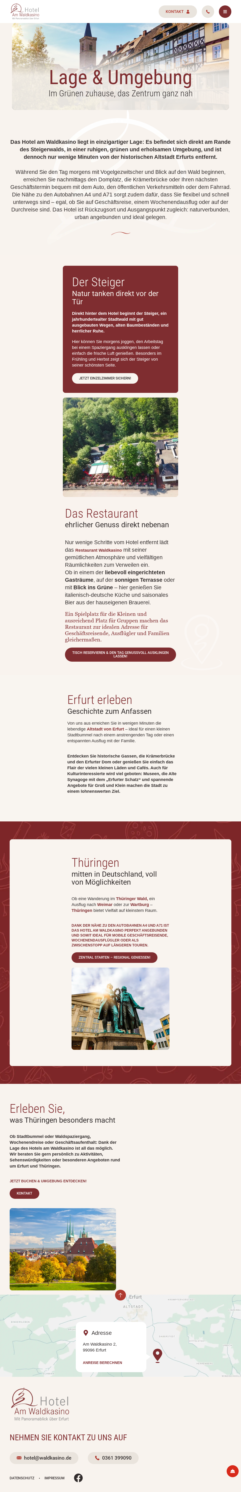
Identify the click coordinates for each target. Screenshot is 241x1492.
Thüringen (82, 910)
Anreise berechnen (102, 1363)
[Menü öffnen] (225, 11)
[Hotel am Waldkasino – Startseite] (40, 1404)
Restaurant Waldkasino (98, 550)
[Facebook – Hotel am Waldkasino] (78, 1477)
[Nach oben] (120, 1295)
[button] (105, 378)
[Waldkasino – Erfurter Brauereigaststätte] (25, 11)
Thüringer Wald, (132, 898)
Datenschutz (22, 1478)
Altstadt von (105, 729)
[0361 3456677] (208, 11)
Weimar (104, 904)
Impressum (54, 1478)
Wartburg (139, 904)
